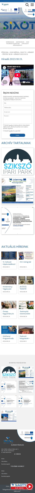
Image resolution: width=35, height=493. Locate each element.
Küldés (17, 135)
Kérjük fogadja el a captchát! (12, 131)
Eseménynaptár (5, 464)
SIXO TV (23, 52)
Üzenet (5, 115)
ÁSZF (27, 42)
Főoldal (4, 52)
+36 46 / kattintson (8, 451)
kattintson (8, 452)
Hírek (2, 459)
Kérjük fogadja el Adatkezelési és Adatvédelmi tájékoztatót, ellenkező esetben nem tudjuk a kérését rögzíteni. (16, 126)
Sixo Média (14, 52)
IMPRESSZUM (10, 42)
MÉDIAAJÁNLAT (17, 45)
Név (4, 102)
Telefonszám (6, 107)
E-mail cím (6, 111)
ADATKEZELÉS (20, 42)
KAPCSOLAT (25, 43)
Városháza (4, 461)
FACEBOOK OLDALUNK (13, 43)
